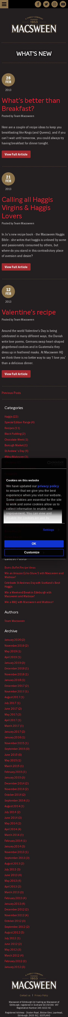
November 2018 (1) (16, 674)
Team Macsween (15, 621)
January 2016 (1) (15, 737)
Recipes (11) (12, 428)
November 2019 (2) (16, 645)
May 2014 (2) (13, 823)
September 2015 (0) (17, 749)
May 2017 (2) (13, 714)
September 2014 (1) (17, 800)
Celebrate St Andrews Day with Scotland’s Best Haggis (32, 585)
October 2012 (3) (15, 921)
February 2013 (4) (15, 898)
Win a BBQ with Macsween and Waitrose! (29, 602)
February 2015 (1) (15, 772)
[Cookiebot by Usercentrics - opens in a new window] (48, 463)
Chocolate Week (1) (16, 439)
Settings (48, 529)
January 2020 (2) (15, 640)
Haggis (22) (11, 416)
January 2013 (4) (15, 904)
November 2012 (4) (16, 915)
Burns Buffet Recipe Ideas (20, 567)
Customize (31, 552)
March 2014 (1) (14, 835)
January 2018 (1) (15, 680)
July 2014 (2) (12, 812)
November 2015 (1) (16, 743)
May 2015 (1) (13, 760)
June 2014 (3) (13, 817)
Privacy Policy (41, 995)
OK (34, 543)
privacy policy (48, 486)
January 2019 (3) (15, 663)
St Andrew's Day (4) (16, 451)
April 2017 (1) (13, 720)
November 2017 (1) (16, 691)
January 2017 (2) (15, 731)
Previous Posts (11, 393)
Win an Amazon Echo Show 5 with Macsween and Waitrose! (34, 575)
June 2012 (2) (13, 944)
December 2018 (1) (17, 668)
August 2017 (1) (14, 697)
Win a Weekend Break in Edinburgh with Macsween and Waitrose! (28, 594)
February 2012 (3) (15, 961)
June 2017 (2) (13, 708)
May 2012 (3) (13, 949)
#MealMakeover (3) (16, 457)
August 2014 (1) (14, 806)
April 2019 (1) (13, 657)
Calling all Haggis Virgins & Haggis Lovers (27, 208)
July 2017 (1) (12, 703)
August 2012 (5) (14, 932)
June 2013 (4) (13, 875)
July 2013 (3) (12, 869)
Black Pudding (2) (15, 434)
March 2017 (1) (14, 726)
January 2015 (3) (15, 777)
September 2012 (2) (17, 927)
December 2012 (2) (17, 909)
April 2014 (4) (13, 829)
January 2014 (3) (15, 846)
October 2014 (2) (15, 794)
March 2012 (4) (14, 955)
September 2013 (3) (17, 858)
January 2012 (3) (15, 967)
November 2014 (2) (16, 789)
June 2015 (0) (13, 754)
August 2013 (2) (14, 863)
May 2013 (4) (13, 881)
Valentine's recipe (29, 312)
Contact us (25, 995)
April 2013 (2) (13, 886)
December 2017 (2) (17, 686)
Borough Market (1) (16, 445)
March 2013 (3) (14, 892)
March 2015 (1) (14, 766)
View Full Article (16, 154)
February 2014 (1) (15, 841)
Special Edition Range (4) (19, 422)
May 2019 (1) (13, 651)
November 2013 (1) (16, 852)
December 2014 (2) (17, 783)
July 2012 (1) (12, 938)
